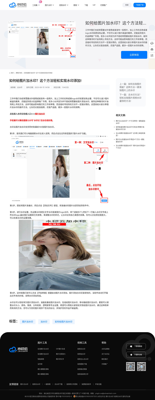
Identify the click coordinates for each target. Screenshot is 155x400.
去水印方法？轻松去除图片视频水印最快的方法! (130, 97)
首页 (12, 73)
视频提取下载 (82, 364)
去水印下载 (58, 384)
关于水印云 (105, 354)
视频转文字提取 (72, 384)
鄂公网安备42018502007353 (86, 396)
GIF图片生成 (60, 349)
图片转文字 (60, 359)
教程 (75, 5)
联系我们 (105, 359)
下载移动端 (138, 354)
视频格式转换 (82, 369)
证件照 (40, 364)
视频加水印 (81, 354)
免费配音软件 (86, 384)
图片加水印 (27, 321)
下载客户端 (139, 5)
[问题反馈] (152, 56)
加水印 (44, 321)
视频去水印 (81, 349)
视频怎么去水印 (82, 359)
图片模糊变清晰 (43, 369)
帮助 (104, 342)
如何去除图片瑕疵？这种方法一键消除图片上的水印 (130, 87)
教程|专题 (19, 73)
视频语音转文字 (82, 374)
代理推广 (105, 364)
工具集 (36, 3)
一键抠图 (47, 384)
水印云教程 (105, 349)
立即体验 (134, 54)
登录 (126, 5)
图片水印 (48, 5)
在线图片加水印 (43, 354)
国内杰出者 (126, 396)
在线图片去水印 (43, 349)
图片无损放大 (61, 354)
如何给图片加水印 (63, 321)
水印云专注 (101, 396)
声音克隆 (98, 384)
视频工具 (82, 342)
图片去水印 (24, 384)
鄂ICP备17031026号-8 (64, 396)
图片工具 (42, 342)
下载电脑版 (138, 346)
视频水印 (62, 5)
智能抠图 (41, 359)
